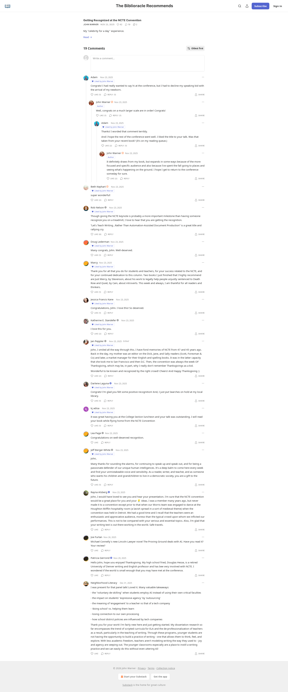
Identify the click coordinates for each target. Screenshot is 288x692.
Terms (151, 668)
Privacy (142, 668)
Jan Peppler (97, 341)
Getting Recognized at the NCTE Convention (112, 20)
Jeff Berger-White (100, 450)
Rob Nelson (97, 207)
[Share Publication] (247, 6)
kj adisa (95, 408)
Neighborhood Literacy (104, 582)
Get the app (160, 676)
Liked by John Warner (103, 81)
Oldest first (197, 48)
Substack (127, 684)
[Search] (239, 6)
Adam (94, 77)
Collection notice (165, 668)
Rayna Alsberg (99, 492)
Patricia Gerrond (100, 558)
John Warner (90, 24)
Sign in (277, 6)
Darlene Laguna (100, 383)
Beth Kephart (98, 186)
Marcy (94, 262)
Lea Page (96, 433)
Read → (87, 37)
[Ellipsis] (203, 77)
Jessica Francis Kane (102, 299)
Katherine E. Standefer (103, 320)
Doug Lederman (100, 241)
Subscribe (260, 6)
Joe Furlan (96, 537)
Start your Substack (135, 676)
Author (100, 106)
